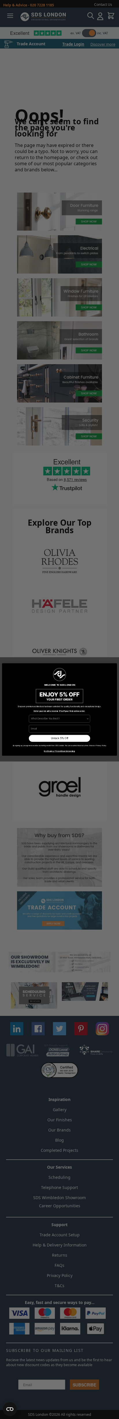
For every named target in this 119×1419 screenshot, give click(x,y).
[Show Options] (87, 719)
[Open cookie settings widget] (10, 1409)
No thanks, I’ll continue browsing (59, 751)
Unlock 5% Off (59, 738)
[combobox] (58, 719)
